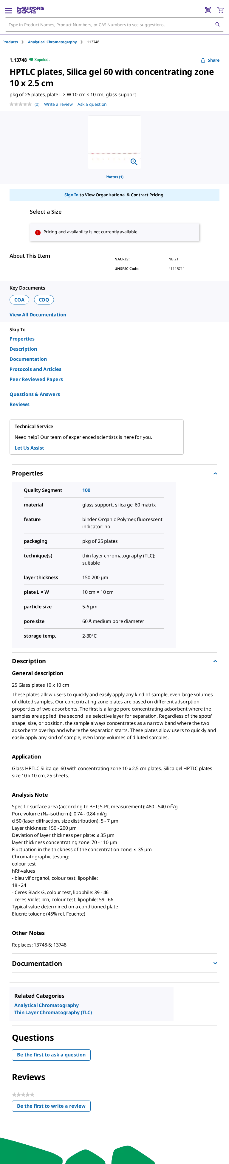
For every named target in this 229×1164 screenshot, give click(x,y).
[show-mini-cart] (220, 10)
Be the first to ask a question (51, 1054)
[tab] (15, 42)
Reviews (20, 404)
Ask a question (92, 104)
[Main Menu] (8, 10)
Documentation (28, 359)
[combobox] (114, 24)
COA (19, 299)
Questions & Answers (35, 394)
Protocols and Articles (35, 369)
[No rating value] (22, 104)
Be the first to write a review (54, 1107)
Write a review (58, 104)
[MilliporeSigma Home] (30, 10)
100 (86, 490)
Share (213, 60)
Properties (22, 338)
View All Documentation (38, 315)
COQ (44, 299)
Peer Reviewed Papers (36, 379)
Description (23, 349)
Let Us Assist (29, 448)
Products (10, 41)
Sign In (71, 195)
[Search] (217, 24)
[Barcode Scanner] (208, 10)
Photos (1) (114, 176)
